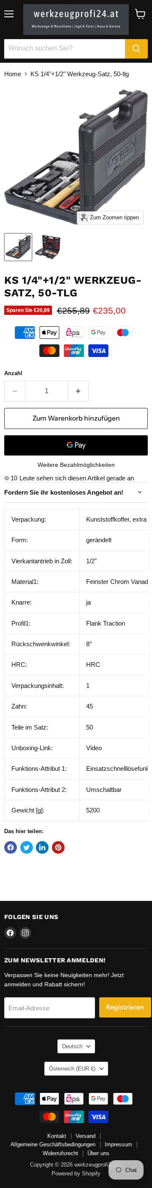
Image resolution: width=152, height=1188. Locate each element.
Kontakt (56, 1136)
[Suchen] (136, 49)
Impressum (118, 1144)
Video (94, 747)
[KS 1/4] (18, 247)
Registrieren (125, 1007)
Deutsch (72, 1046)
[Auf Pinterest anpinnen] (58, 847)
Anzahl (13, 373)
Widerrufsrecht (60, 1153)
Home (12, 73)
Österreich (72, 1068)
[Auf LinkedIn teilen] (42, 847)
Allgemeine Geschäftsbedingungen (53, 1144)
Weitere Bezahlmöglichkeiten (76, 464)
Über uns (98, 1153)
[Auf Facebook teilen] (10, 847)
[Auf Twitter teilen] (26, 847)
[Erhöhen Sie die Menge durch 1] (78, 391)
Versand (85, 1136)
